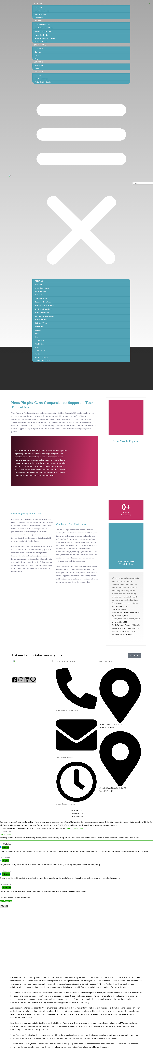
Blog (36, 59)
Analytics (6, 857)
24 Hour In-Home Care (43, 31)
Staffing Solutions (41, 42)
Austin (116, 634)
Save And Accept (6, 901)
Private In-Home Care (42, 24)
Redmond (120, 625)
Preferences (7, 871)
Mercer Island (118, 622)
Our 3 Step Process (42, 11)
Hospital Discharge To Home (45, 38)
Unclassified (7, 884)
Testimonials (39, 18)
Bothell (126, 612)
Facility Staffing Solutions (43, 82)
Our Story (38, 7)
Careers (38, 52)
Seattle (114, 609)
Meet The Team (40, 14)
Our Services (40, 21)
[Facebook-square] (15, 680)
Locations (38, 62)
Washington (39, 65)
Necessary (7, 831)
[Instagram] (21, 680)
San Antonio (127, 634)
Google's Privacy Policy (74, 828)
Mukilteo (134, 625)
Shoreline (123, 628)
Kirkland (120, 616)
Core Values (39, 48)
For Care (38, 75)
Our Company (40, 45)
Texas (37, 69)
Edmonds (133, 612)
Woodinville (131, 628)
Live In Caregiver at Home (44, 28)
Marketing (7, 844)
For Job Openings (41, 79)
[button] (81, 181)
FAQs (37, 55)
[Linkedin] (27, 680)
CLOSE (4, 906)
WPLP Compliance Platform (20, 898)
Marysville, (131, 619)
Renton (127, 625)
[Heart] (33, 680)
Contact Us (39, 72)
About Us (38, 4)
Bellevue (120, 612)
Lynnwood (122, 619)
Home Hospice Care (42, 35)
